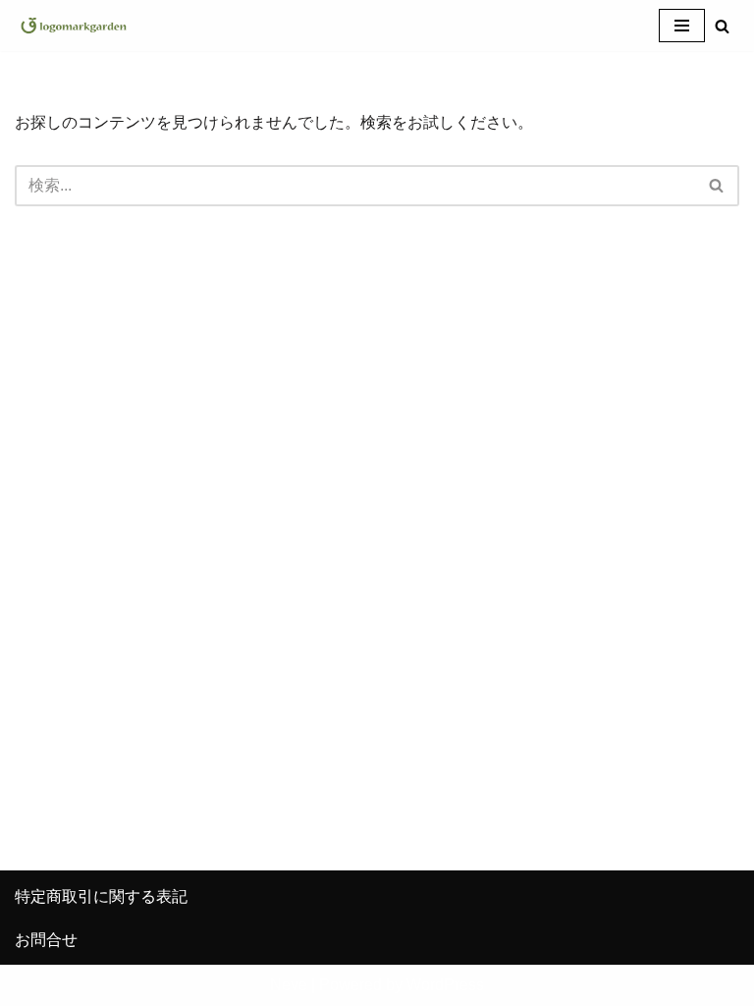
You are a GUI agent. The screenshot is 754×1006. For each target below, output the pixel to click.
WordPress (445, 985)
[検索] (722, 26)
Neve (288, 985)
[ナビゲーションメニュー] (682, 25)
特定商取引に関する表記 (101, 896)
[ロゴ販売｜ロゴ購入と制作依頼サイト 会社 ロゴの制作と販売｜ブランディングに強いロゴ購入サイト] (74, 25)
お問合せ (46, 939)
